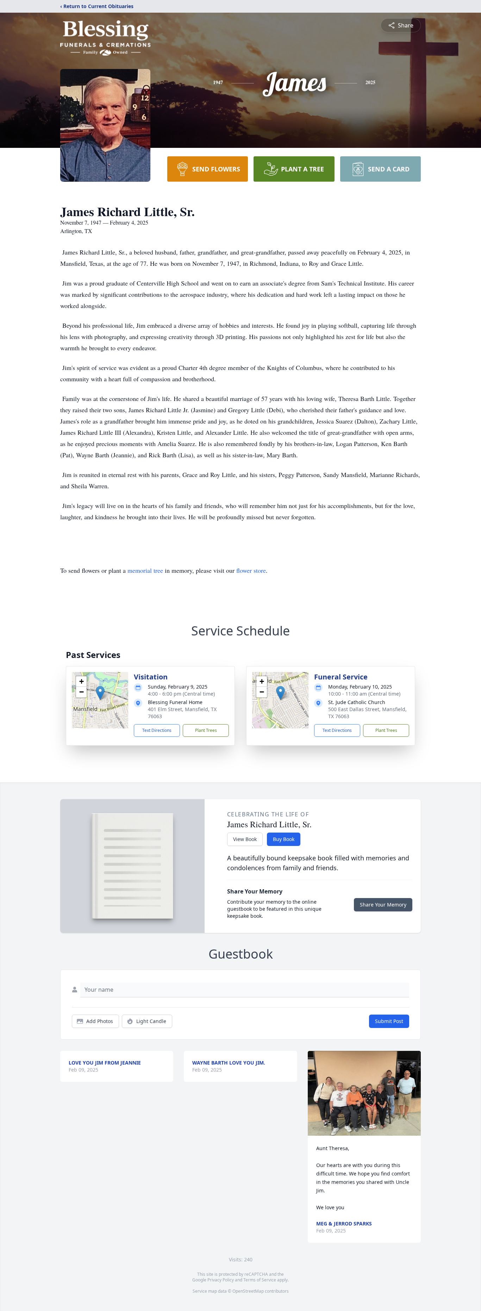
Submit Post (389, 1021)
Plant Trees (206, 730)
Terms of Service (259, 1280)
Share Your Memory (383, 904)
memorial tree (145, 570)
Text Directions (156, 730)
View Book (245, 839)
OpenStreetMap (248, 1291)
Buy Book (283, 839)
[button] (100, 693)
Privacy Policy (220, 1280)
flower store (251, 570)
